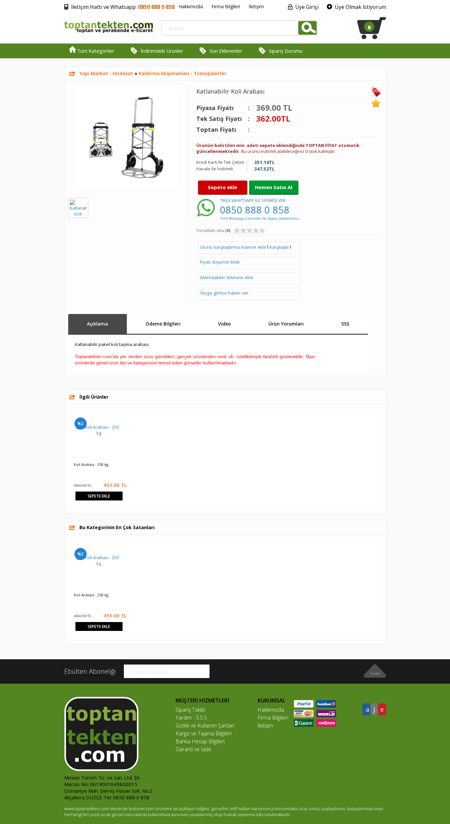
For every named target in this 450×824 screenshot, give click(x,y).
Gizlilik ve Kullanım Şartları (205, 725)
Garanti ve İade (193, 749)
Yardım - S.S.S (191, 717)
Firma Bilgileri (225, 6)
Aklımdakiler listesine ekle (226, 277)
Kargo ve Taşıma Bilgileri (204, 733)
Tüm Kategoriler (95, 50)
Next (375, 423)
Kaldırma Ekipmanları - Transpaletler (182, 73)
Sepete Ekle (99, 496)
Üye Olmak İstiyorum (360, 7)
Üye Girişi (307, 7)
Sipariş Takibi (190, 709)
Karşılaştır (279, 247)
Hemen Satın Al (273, 187)
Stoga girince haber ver (224, 293)
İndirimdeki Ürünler (162, 50)
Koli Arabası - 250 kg (91, 464)
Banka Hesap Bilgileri (200, 741)
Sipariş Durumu (285, 50)
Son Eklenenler (226, 50)
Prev (76, 423)
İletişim (256, 6)
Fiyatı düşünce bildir (220, 262)
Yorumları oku (213, 230)
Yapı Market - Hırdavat (106, 73)
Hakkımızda (191, 6)
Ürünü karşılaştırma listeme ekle (233, 247)
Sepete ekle (222, 187)
